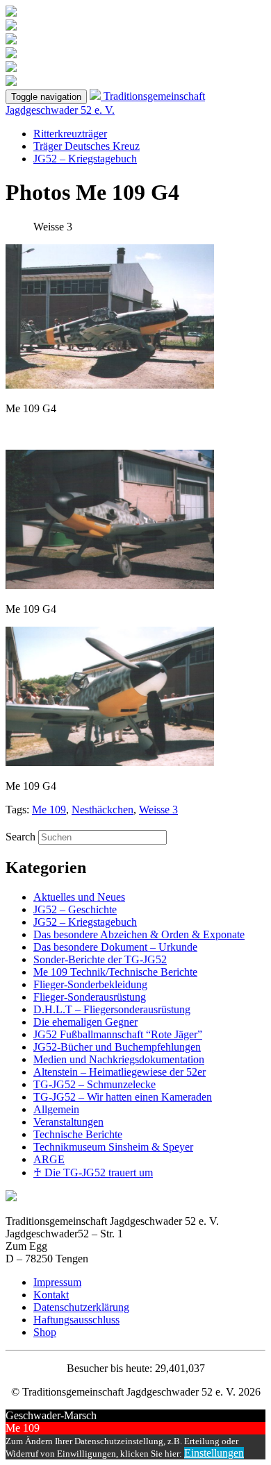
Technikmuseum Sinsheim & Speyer (113, 1147)
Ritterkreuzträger (70, 133)
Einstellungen (214, 1453)
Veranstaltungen (68, 1122)
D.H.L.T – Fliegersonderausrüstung (111, 1009)
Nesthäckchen (102, 809)
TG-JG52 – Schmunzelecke (94, 1084)
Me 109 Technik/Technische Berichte (115, 972)
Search (20, 836)
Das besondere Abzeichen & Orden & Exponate (139, 934)
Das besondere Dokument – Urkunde (115, 947)
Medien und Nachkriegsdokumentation (118, 1059)
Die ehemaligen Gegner (85, 1022)
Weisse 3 (158, 809)
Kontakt (51, 1295)
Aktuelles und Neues (79, 897)
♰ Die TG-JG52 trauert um (93, 1172)
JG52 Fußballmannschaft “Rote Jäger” (117, 1034)
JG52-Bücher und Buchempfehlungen (117, 1047)
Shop (44, 1332)
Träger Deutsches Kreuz (86, 146)
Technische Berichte (77, 1134)
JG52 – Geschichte (75, 909)
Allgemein (56, 1109)
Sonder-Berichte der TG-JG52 (100, 959)
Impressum (57, 1282)
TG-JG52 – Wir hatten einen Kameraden (122, 1097)
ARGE (49, 1159)
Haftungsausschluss (76, 1320)
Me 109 (49, 809)
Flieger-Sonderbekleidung (90, 984)
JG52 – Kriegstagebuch (85, 158)
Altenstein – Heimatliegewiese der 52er (119, 1072)
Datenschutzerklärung (81, 1307)
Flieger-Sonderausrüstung (89, 997)
